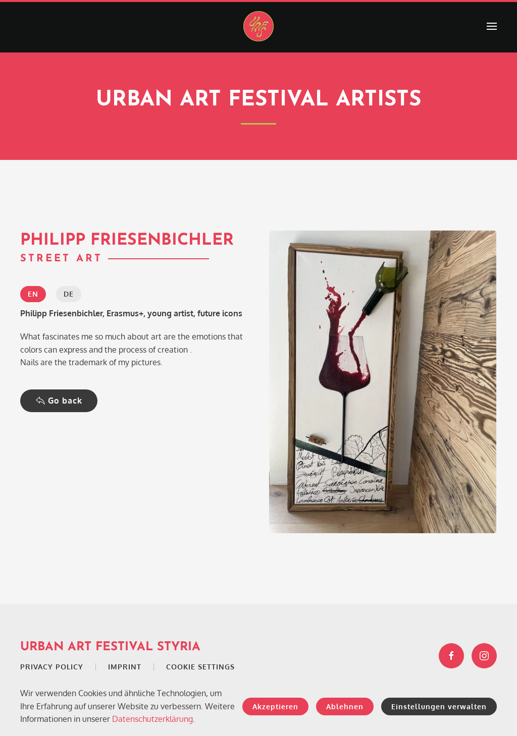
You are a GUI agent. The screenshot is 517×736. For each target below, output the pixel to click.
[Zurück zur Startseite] (258, 26)
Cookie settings (200, 666)
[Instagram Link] (484, 655)
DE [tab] (69, 294)
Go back (65, 400)
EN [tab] (33, 294)
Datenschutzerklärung (152, 719)
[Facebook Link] (451, 655)
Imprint (124, 666)
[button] (492, 26)
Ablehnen (345, 706)
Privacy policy (51, 666)
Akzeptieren (275, 706)
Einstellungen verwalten (439, 706)
